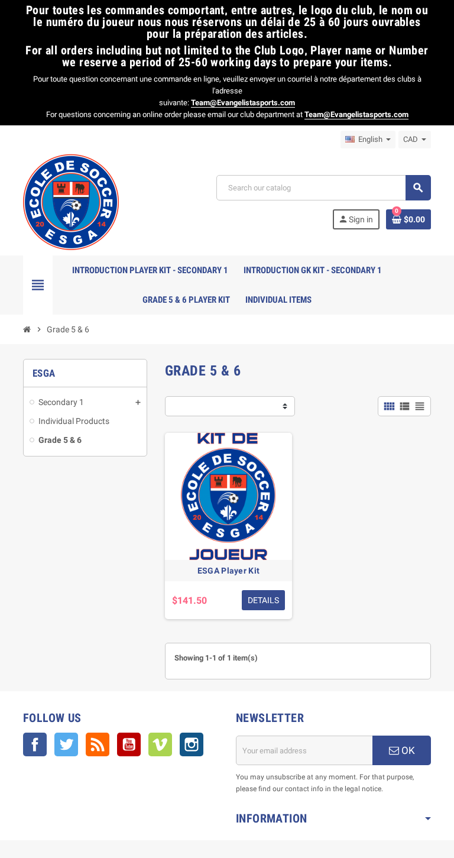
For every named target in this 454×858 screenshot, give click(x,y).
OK (407, 750)
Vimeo (160, 744)
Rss (97, 744)
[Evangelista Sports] (71, 201)
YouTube (129, 744)
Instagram (191, 744)
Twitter (66, 744)
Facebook (35, 744)
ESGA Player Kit (228, 570)
